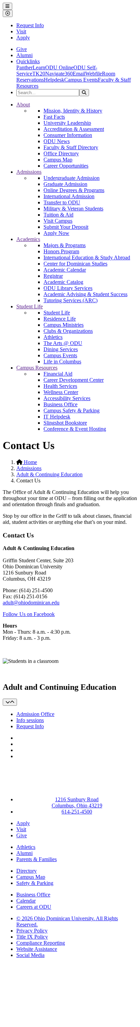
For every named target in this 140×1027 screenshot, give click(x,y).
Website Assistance (36, 949)
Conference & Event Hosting (74, 429)
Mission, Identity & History (72, 111)
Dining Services (60, 349)
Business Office (60, 404)
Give (21, 49)
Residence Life (59, 319)
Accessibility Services (66, 398)
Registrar (53, 276)
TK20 (38, 73)
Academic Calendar (64, 270)
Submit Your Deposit (65, 227)
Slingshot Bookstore (65, 423)
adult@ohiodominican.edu (31, 602)
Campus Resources (36, 368)
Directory (26, 871)
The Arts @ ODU (62, 343)
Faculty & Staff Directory (70, 147)
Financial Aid (57, 374)
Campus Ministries (63, 325)
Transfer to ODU (61, 202)
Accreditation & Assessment (73, 129)
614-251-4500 (77, 812)
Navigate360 (59, 73)
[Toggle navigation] (10, 702)
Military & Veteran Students (73, 208)
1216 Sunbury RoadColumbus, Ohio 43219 (77, 802)
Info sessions (30, 720)
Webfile (93, 73)
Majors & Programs (64, 245)
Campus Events (81, 80)
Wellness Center (60, 392)
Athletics (53, 337)
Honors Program (61, 251)
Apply (23, 37)
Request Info (30, 25)
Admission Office (35, 714)
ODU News (56, 141)
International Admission (68, 196)
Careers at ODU (33, 907)
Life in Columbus (62, 361)
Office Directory (61, 153)
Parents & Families (36, 859)
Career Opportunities (65, 166)
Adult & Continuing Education (49, 474)
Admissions (28, 172)
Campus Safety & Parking (71, 410)
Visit (21, 31)
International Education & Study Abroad (86, 257)
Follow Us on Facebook (29, 614)
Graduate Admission (65, 184)
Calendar (26, 901)
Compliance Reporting (40, 943)
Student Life (29, 306)
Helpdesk (54, 80)
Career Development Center (73, 380)
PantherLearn (30, 67)
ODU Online (59, 67)
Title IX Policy (32, 937)
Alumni (24, 55)
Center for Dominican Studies (75, 264)
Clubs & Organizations (68, 331)
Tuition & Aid (58, 215)
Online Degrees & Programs (73, 190)
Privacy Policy (32, 931)
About (23, 104)
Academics (28, 239)
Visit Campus (57, 221)
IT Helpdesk (56, 417)
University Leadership (67, 123)
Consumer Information (67, 135)
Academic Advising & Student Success (85, 294)
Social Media (30, 955)
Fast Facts (54, 117)
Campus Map (57, 159)
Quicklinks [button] (28, 61)
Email (79, 73)
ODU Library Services (67, 288)
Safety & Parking (34, 883)
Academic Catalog (63, 282)
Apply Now (56, 233)
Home (29, 462)
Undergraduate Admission (71, 178)
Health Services (60, 386)
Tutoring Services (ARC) (70, 300)
